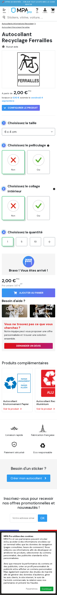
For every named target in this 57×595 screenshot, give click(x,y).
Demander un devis (28, 345)
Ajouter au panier (31, 292)
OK (42, 518)
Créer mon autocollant (26, 478)
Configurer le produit (22, 107)
